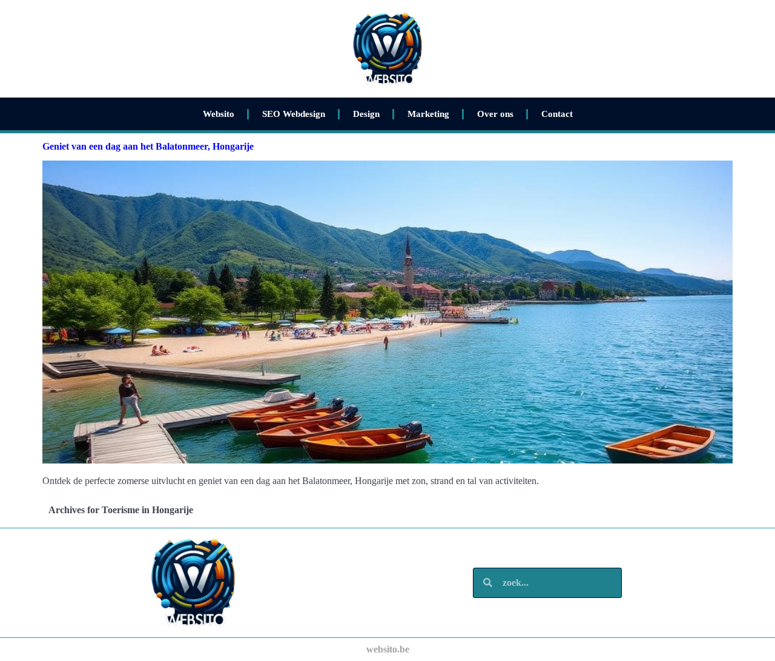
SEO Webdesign (293, 114)
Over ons (495, 114)
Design (366, 114)
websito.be (387, 649)
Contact (557, 114)
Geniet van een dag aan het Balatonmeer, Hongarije (148, 146)
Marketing (428, 114)
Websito (218, 114)
